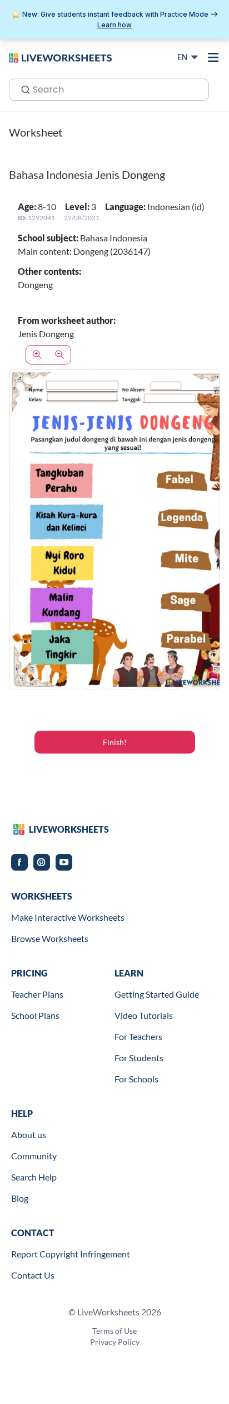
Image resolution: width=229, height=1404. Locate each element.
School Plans (35, 1015)
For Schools (136, 1078)
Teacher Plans (37, 994)
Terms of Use (114, 1330)
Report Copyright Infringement (70, 1253)
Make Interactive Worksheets (68, 917)
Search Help (34, 1177)
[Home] (60, 56)
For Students (138, 1057)
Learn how (114, 25)
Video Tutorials (143, 1015)
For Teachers (138, 1036)
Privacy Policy (115, 1342)
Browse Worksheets (49, 938)
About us (28, 1134)
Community (34, 1155)
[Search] (22, 88)
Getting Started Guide (156, 994)
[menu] (213, 57)
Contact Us (32, 1275)
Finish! (115, 742)
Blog (19, 1198)
